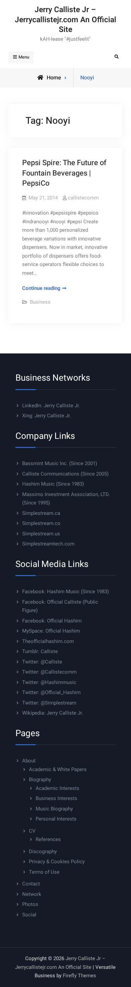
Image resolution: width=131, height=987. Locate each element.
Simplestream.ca (41, 513)
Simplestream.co (41, 523)
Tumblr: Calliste (40, 651)
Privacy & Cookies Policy (57, 861)
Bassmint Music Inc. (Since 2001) (59, 463)
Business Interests (56, 798)
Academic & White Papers (58, 769)
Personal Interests (56, 819)
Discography (43, 851)
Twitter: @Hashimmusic (49, 682)
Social (29, 914)
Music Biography (54, 808)
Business (40, 302)
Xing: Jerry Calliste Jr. (46, 415)
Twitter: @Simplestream (49, 703)
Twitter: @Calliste (42, 662)
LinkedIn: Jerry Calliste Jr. (51, 405)
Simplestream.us (41, 533)
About (29, 760)
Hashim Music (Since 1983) (53, 484)
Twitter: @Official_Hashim (51, 692)
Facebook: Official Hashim (52, 620)
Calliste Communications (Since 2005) (65, 474)
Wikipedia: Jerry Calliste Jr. (52, 713)
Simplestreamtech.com (48, 543)
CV (32, 831)
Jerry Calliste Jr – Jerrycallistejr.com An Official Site (65, 19)
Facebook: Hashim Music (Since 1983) (65, 591)
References (48, 839)
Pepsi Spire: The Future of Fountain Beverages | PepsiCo (64, 173)
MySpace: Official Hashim (51, 631)
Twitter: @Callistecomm (49, 672)
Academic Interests (57, 788)
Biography (40, 779)
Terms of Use (44, 872)
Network (31, 894)
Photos (30, 904)
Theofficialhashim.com (48, 641)
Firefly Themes (79, 975)
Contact (31, 883)
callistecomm (83, 197)
